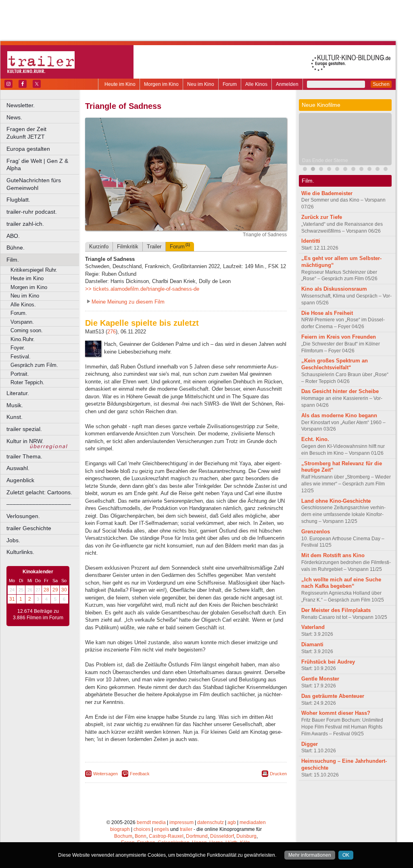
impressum (181, 822)
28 (46, 590)
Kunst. (14, 417)
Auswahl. (17, 468)
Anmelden (287, 84)
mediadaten (253, 822)
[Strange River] (369, 170)
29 (55, 590)
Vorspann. (22, 322)
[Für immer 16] (377, 170)
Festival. (20, 357)
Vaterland (313, 627)
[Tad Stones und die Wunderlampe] (337, 170)
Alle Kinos (256, 84)
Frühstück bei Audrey (328, 662)
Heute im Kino (120, 84)
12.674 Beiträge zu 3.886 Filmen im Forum (38, 614)
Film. (12, 259)
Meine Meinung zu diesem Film (128, 302)
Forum (230, 84)
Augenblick (20, 480)
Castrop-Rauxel (166, 836)
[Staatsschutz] (361, 170)
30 (64, 590)
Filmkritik (127, 247)
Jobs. (13, 540)
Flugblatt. (18, 199)
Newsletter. (20, 105)
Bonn (140, 836)
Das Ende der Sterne (325, 160)
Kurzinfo (98, 247)
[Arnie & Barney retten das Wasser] (386, 170)
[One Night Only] (305, 170)
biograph (120, 829)
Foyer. (17, 348)
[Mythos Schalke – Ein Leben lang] (345, 170)
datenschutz (210, 822)
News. (14, 117)
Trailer (154, 247)
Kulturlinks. (20, 552)
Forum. (18, 313)
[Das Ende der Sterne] (313, 170)
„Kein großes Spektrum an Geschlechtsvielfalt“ (334, 364)
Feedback (140, 773)
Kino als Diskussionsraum (334, 289)
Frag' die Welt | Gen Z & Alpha (37, 165)
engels (161, 829)
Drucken (278, 773)
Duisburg (246, 836)
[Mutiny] (329, 170)
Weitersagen (105, 773)
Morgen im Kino (161, 84)
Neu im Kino (200, 84)
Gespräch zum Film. (34, 365)
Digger (309, 744)
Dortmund (197, 836)
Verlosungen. (23, 516)
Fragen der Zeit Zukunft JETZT (43, 133)
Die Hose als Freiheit (327, 313)
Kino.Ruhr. (22, 339)
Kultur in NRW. (25, 441)
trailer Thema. (24, 456)
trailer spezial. (24, 429)
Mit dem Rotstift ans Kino (333, 555)
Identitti (310, 241)
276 (111, 332)
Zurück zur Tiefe (321, 217)
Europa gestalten (28, 149)
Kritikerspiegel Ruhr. (33, 270)
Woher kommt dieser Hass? (335, 713)
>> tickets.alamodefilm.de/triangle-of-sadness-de (142, 289)
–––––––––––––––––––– (38, 504)
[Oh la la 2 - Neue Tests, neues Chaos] (321, 170)
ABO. (13, 236)
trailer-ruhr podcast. (31, 211)
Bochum (123, 836)
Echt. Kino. (315, 439)
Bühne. (15, 247)
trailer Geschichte (28, 528)
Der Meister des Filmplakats (336, 610)
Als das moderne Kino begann (339, 415)
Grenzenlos (315, 532)
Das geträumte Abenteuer (332, 696)
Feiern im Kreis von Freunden (338, 337)
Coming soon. (26, 330)
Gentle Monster (320, 679)
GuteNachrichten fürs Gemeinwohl (33, 184)
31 (12, 599)
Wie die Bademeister (327, 193)
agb (231, 822)
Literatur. (17, 393)
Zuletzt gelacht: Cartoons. (39, 492)
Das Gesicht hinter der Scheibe (340, 391)
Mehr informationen (309, 855)
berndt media (151, 822)
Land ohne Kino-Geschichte (336, 501)
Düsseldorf (222, 836)
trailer (186, 829)
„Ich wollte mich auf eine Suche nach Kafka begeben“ (341, 583)
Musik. (14, 405)
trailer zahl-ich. (25, 224)
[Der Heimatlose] (353, 170)
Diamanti (312, 644)
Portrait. (19, 374)
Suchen (381, 84)
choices (141, 829)
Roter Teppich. (27, 382)
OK (345, 855)
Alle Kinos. (23, 305)
